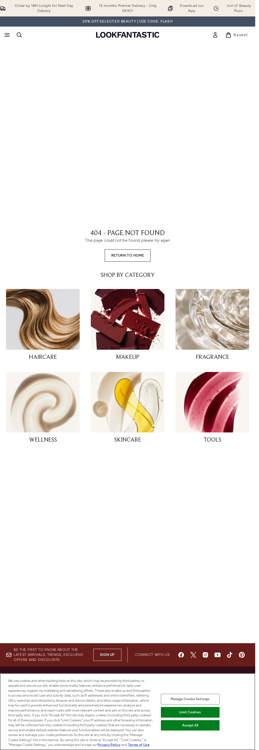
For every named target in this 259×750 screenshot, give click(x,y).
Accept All (190, 725)
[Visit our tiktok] (230, 655)
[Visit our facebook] (181, 655)
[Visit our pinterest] (242, 655)
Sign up (107, 655)
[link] (215, 35)
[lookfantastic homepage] (127, 35)
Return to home (127, 255)
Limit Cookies (190, 712)
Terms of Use (139, 745)
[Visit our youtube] (217, 655)
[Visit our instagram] (205, 655)
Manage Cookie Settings (190, 699)
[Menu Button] (6, 35)
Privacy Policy (109, 745)
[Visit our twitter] (193, 655)
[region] (127, 711)
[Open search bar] (19, 35)
